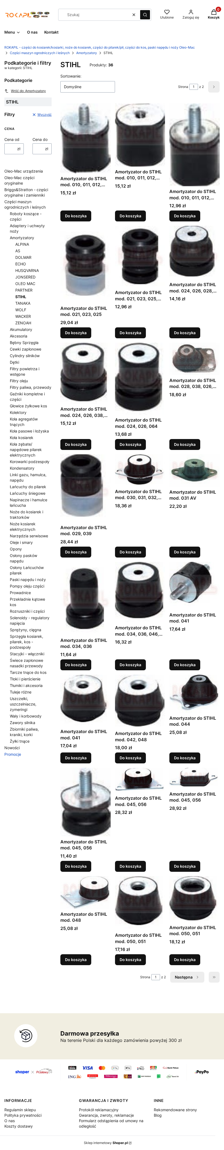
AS (17, 250)
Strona (183, 87)
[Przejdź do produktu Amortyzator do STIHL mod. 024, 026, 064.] (140, 379)
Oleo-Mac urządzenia (23, 171)
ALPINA (22, 244)
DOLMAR (23, 257)
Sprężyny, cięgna (25, 629)
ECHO (20, 264)
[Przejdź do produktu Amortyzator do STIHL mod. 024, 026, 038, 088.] (85, 373)
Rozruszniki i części (27, 611)
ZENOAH (23, 323)
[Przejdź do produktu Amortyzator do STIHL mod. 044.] (194, 694)
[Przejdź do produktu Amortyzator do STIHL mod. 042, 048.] (140, 701)
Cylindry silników (25, 355)
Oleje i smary (21, 542)
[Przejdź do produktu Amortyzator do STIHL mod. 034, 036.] (85, 598)
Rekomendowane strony (175, 1109)
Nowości (12, 747)
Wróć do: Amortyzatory (28, 91)
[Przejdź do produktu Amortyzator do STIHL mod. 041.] (194, 586)
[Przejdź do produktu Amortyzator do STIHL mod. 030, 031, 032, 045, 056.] (140, 470)
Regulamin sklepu (20, 1109)
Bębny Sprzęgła (24, 342)
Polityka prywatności (23, 1115)
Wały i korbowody (26, 716)
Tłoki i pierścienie (25, 679)
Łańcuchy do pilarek (28, 486)
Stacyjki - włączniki (27, 653)
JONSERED (25, 277)
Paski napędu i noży (28, 579)
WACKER (23, 316)
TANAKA (22, 303)
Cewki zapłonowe (25, 349)
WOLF (20, 309)
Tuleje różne (20, 692)
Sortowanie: (70, 76)
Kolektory (18, 412)
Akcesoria (18, 336)
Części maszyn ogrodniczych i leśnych (40, 53)
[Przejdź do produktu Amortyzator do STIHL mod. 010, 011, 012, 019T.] (140, 134)
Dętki (14, 362)
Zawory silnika (22, 722)
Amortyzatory (86, 53)
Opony (16, 549)
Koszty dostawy (18, 1126)
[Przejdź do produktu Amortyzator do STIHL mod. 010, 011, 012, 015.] (85, 138)
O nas (9, 1120)
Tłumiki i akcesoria (26, 685)
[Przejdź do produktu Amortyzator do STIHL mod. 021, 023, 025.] (85, 264)
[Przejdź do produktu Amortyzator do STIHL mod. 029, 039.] (85, 488)
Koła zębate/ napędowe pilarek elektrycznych (26, 449)
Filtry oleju (19, 380)
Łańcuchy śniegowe (27, 493)
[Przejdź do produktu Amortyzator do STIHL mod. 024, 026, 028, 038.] (194, 252)
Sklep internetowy (106, 1143)
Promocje (12, 754)
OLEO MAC (25, 283)
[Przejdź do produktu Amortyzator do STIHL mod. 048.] (85, 892)
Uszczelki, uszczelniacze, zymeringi (23, 704)
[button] (145, 14)
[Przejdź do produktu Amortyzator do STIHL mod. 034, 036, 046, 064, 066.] (140, 592)
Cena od (11, 139)
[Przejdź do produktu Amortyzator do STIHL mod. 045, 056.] (85, 802)
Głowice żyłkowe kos (28, 406)
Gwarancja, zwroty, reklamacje (106, 1115)
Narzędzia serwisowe (29, 535)
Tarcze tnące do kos (28, 672)
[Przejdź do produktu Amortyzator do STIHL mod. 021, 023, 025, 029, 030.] (140, 256)
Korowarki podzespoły (29, 461)
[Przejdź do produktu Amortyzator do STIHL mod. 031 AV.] (194, 470)
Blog (158, 1115)
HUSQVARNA (27, 270)
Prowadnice (20, 592)
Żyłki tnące (20, 741)
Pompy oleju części (27, 586)
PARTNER (24, 290)
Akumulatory (21, 329)
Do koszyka (76, 216)
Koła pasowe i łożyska (29, 431)
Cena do (40, 139)
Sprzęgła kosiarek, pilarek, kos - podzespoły (26, 642)
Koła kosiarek (21, 437)
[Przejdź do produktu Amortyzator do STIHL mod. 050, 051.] (140, 903)
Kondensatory (22, 468)
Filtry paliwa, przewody (30, 387)
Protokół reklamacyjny (99, 1109)
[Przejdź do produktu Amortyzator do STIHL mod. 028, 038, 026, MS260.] (194, 359)
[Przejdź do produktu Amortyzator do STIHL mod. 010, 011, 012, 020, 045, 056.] (194, 144)
